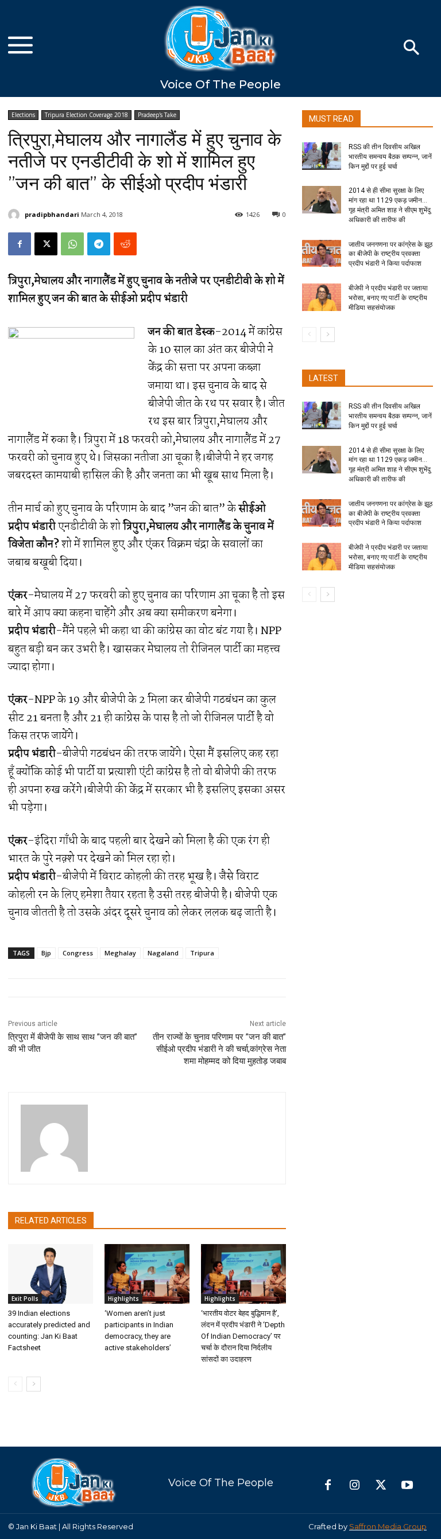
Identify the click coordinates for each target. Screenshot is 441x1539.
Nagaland (163, 953)
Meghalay (120, 953)
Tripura (202, 953)
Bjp (46, 953)
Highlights (123, 1299)
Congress (78, 953)
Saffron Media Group (388, 1526)
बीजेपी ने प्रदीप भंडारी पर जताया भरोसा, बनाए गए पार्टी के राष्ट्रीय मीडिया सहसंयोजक (388, 298)
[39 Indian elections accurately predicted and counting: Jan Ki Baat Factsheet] (50, 1274)
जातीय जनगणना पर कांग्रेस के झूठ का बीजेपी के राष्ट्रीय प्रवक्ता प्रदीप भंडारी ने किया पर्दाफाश (390, 254)
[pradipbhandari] (15, 214)
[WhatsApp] (72, 243)
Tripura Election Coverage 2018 (86, 115)
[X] (45, 243)
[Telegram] (98, 243)
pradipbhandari (52, 214)
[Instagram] (354, 1485)
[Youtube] (407, 1485)
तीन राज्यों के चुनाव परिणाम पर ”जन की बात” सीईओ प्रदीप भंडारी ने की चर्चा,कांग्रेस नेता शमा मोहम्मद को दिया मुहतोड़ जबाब (219, 1049)
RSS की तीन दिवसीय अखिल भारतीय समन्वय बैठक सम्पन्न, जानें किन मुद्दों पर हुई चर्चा (390, 156)
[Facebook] (19, 243)
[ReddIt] (125, 243)
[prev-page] (15, 1384)
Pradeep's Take (157, 115)
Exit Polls (24, 1299)
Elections (23, 115)
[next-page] (33, 1384)
